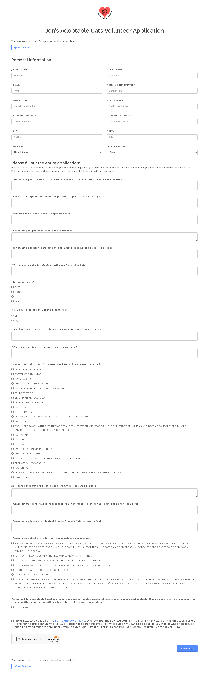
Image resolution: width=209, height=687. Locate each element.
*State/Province (118, 146)
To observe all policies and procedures (41, 570)
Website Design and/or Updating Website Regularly (49, 458)
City (110, 131)
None (18, 301)
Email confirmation (121, 85)
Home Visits (22, 407)
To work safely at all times (33, 574)
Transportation (25, 393)
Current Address (23, 116)
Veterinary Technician (29, 402)
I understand (23, 607)
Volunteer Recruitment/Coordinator (39, 388)
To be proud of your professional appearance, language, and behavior (62, 565)
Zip (14, 131)
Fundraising (23, 379)
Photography (23, 412)
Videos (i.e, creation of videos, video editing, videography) (53, 416)
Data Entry (22, 477)
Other (19, 296)
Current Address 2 (119, 116)
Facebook (21, 444)
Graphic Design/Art (27, 453)
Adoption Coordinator (30, 369)
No (16, 321)
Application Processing (30, 463)
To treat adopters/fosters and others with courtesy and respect (59, 560)
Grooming (21, 421)
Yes (17, 316)
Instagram (21, 435)
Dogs (18, 292)
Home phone (19, 100)
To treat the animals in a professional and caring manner (53, 556)
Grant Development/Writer (33, 383)
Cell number (115, 100)
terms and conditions (70, 621)
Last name (114, 69)
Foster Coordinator (28, 374)
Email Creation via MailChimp (33, 449)
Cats (17, 287)
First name (19, 69)
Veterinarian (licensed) (30, 398)
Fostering (21, 468)
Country (17, 146)
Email (15, 85)
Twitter (20, 439)
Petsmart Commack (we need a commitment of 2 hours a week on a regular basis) (68, 472)
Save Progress (23, 47)
